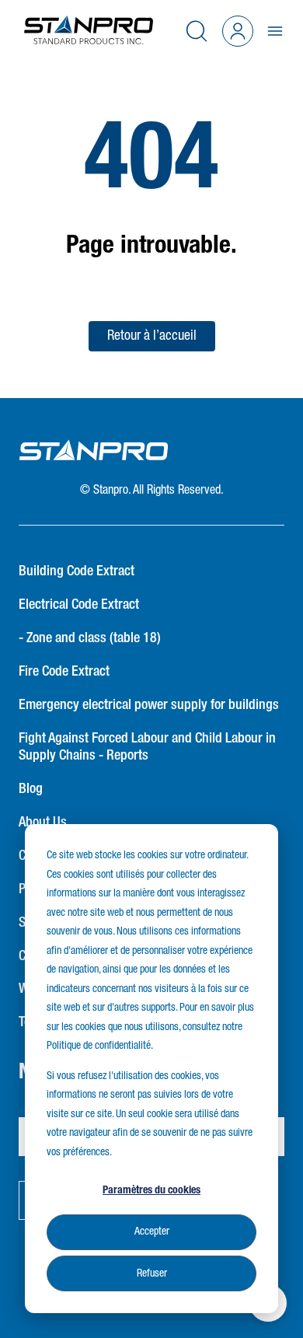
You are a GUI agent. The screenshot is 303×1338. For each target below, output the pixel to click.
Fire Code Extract (64, 672)
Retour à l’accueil (152, 336)
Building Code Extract (76, 571)
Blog (31, 789)
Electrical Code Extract (79, 605)
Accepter (151, 1231)
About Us (43, 822)
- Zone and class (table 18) (90, 638)
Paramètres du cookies (151, 1190)
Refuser (152, 1273)
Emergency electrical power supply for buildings (149, 705)
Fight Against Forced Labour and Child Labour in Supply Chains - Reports (147, 747)
